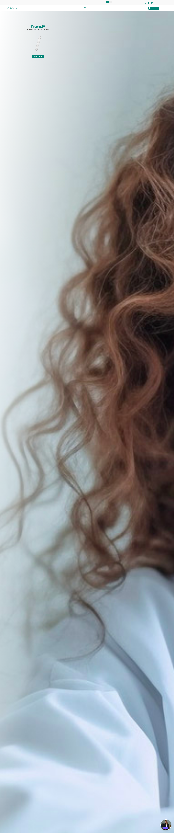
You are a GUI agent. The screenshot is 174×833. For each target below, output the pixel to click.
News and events (58, 8)
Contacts (80, 8)
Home (39, 8)
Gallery (75, 8)
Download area (67, 8)
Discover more (38, 56)
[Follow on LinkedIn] (148, 2)
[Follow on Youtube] (151, 2)
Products (50, 8)
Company (44, 8)
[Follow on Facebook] (146, 2)
